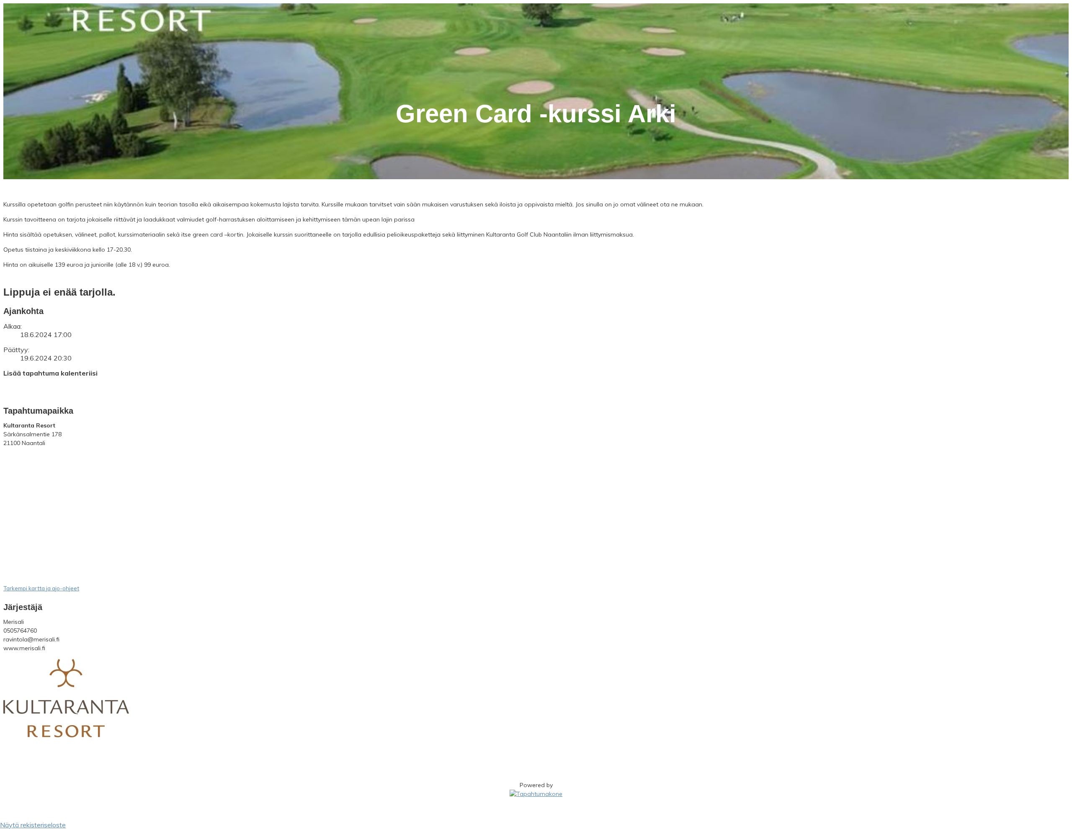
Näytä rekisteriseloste (33, 825)
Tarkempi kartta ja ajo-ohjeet (41, 588)
